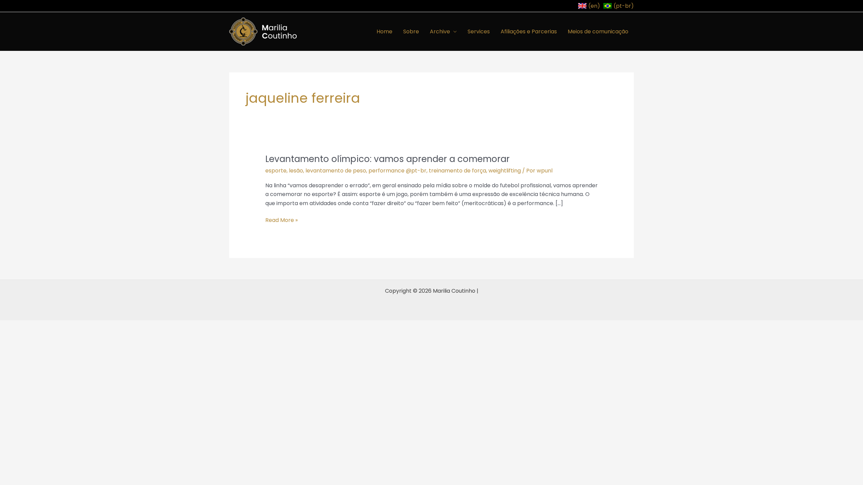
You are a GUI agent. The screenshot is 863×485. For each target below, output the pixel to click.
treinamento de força (457, 170)
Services (479, 31)
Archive (440, 31)
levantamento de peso (335, 170)
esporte (276, 170)
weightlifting (504, 170)
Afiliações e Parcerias (529, 31)
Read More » (281, 220)
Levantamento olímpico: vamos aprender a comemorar (387, 159)
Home (384, 31)
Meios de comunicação (598, 31)
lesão (296, 170)
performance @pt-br (397, 170)
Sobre (411, 31)
